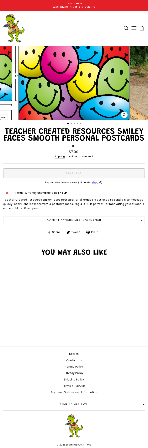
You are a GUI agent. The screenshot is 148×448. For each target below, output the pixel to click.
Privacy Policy (74, 373)
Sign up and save (74, 404)
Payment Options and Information (74, 220)
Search (74, 354)
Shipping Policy (74, 379)
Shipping (60, 156)
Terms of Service (74, 386)
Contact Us (74, 360)
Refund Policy (74, 367)
